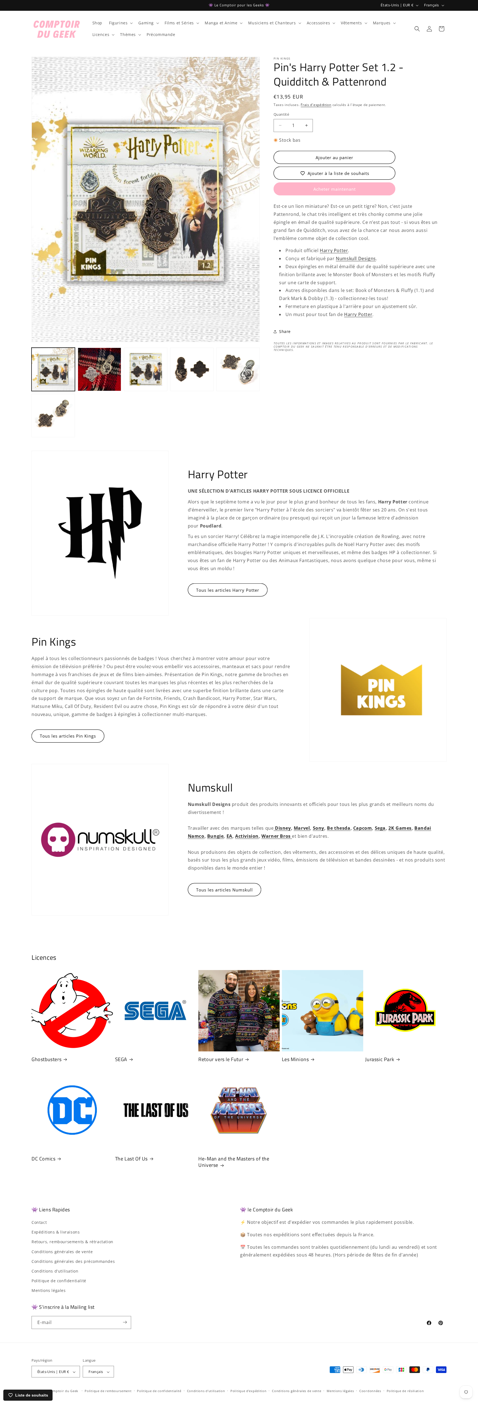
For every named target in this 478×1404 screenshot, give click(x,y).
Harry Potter (334, 251)
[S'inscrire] (125, 1322)
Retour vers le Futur (220, 1059)
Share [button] (285, 331)
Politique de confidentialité (59, 1280)
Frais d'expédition (316, 104)
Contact (39, 1222)
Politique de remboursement (108, 1391)
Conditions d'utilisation (55, 1271)
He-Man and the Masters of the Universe (233, 1161)
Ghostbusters (46, 1059)
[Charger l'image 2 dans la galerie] (99, 369)
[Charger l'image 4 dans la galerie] (192, 369)
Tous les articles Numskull (224, 890)
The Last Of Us (131, 1158)
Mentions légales (49, 1290)
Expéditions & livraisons (56, 1232)
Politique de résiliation (405, 1391)
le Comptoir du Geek (61, 1391)
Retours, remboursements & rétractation (72, 1242)
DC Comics (43, 1158)
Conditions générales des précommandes (73, 1261)
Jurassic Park (379, 1059)
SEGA (121, 1059)
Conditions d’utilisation (206, 1391)
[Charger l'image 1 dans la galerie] (53, 369)
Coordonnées (370, 1391)
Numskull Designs (356, 258)
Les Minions (295, 1059)
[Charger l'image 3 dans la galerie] (145, 369)
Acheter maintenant (334, 189)
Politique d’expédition (248, 1391)
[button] (120, 23)
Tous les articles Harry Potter (227, 590)
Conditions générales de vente (62, 1251)
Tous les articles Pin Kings (68, 736)
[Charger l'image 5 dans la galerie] (238, 369)
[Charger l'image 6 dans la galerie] (53, 415)
